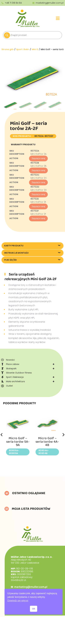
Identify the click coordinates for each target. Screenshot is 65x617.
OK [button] (33, 609)
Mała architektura (30, 381)
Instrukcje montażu (16, 252)
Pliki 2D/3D (10, 259)
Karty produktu (13, 245)
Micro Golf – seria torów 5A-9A (17, 442)
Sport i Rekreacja (30, 377)
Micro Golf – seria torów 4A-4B (47, 442)
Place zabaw (30, 364)
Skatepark (30, 368)
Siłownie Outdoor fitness (19, 372)
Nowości (10, 359)
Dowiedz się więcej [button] (17, 600)
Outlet (9, 385)
